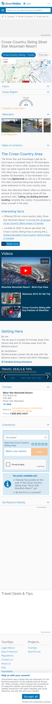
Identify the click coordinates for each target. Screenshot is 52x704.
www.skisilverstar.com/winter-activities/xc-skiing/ (27, 409)
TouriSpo (32, 647)
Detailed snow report (14, 108)
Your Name (11, 437)
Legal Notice (8, 647)
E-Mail (7, 404)
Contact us (7, 659)
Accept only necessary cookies (36, 701)
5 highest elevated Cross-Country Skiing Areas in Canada (26, 235)
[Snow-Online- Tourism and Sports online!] (3, 16)
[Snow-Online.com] (11, 3)
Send (39, 451)
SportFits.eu (34, 651)
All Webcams (10, 134)
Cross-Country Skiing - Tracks (18, 55)
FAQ (3, 667)
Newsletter (7, 671)
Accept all (31, 696)
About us (6, 663)
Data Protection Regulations (9, 653)
